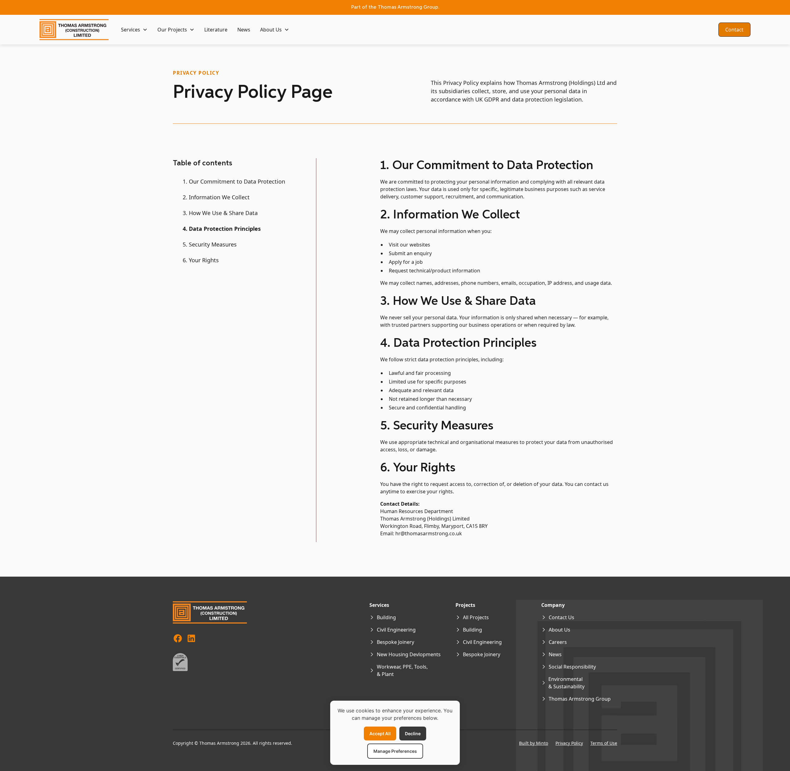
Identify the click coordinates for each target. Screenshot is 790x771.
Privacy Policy (569, 743)
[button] (134, 29)
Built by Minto (533, 743)
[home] (74, 29)
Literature (215, 29)
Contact (734, 29)
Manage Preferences (395, 751)
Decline (413, 733)
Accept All (380, 733)
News (243, 29)
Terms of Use (603, 743)
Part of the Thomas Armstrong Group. (395, 7)
